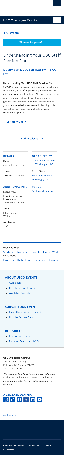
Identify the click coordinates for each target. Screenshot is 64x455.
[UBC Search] (57, 4)
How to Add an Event (21, 317)
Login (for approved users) (25, 312)
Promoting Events (19, 336)
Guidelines (15, 282)
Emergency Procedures (13, 445)
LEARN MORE (15, 121)
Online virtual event (43, 191)
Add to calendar (30, 138)
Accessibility (8, 449)
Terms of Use (33, 445)
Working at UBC (44, 164)
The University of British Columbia (23, 6)
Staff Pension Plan (42, 175)
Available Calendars (21, 293)
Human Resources (45, 160)
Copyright (47, 445)
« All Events (11, 32)
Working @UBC (40, 179)
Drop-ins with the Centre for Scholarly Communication (32, 260)
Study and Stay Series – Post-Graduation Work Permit (32, 252)
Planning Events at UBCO (24, 341)
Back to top (10, 415)
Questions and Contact (22, 288)
